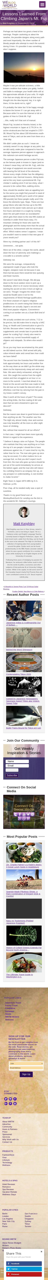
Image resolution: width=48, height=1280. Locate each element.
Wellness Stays (9, 1194)
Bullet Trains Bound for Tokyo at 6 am (23, 728)
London (5, 1216)
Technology (7, 1163)
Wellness (9, 1020)
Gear (4, 1157)
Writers (5, 1245)
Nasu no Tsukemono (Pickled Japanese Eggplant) (19, 922)
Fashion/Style (8, 1155)
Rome (4, 1226)
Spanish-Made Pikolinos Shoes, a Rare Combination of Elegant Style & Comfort (23, 894)
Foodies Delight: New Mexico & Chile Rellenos (28, 591)
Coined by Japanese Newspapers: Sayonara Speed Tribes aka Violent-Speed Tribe (23, 701)
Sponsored (7, 1134)
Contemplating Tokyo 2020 (18, 674)
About (2, 1270)
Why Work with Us (10, 1139)
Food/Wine (10, 1008)
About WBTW (8, 1122)
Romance (6, 1187)
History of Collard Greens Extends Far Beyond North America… (24, 949)
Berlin (4, 1214)
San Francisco (31, 1214)
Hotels (8, 1014)
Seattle (28, 1216)
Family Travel (11, 1005)
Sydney (28, 1221)
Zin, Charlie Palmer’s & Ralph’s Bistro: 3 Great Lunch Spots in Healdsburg (24, 866)
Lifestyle (6, 1160)
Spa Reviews (8, 1189)
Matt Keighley (9, 23)
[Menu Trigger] (42, 4)
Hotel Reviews (8, 1184)
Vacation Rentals (9, 1192)
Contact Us (7, 1142)
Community (7, 1127)
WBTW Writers (12, 1017)
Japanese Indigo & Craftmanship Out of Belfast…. (23, 624)
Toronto (28, 1226)
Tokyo (27, 1224)
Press (4, 1132)
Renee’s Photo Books (11, 1248)
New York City (8, 1221)
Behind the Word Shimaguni (19, 650)
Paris (4, 1224)
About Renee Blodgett (11, 1243)
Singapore (29, 1219)
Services (6, 1137)
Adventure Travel (13, 1003)
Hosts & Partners (9, 1129)
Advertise (6, 1124)
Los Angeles (7, 1219)
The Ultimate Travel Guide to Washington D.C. (19, 975)
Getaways (9, 1011)
